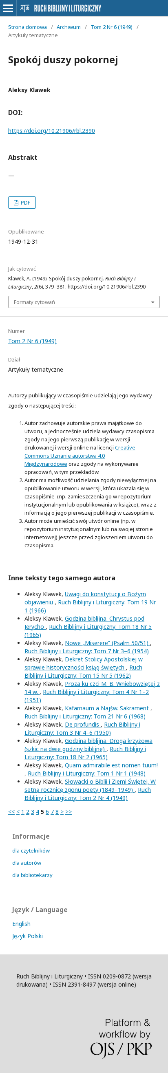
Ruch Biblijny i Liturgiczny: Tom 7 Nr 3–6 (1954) (86, 651)
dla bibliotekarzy (32, 875)
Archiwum (69, 27)
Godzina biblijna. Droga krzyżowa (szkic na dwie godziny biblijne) (88, 745)
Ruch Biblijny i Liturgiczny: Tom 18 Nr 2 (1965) (85, 753)
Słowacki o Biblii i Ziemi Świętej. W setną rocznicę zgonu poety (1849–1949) (90, 785)
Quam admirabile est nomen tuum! (111, 765)
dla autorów (26, 862)
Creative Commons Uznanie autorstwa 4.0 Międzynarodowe (79, 455)
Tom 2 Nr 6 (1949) (112, 27)
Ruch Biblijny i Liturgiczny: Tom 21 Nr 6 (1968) (85, 716)
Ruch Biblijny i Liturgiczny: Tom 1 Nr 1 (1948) (87, 773)
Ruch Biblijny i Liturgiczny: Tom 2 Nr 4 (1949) (87, 794)
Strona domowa (27, 27)
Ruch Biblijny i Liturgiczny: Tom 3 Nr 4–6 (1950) (82, 728)
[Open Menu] (8, 8)
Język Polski (27, 936)
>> (68, 811)
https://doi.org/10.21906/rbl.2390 (51, 130)
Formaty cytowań (34, 302)
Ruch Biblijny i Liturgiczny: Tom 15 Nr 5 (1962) (83, 671)
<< (11, 811)
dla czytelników (31, 850)
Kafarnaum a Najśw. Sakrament (107, 708)
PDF (25, 202)
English (21, 924)
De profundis (83, 724)
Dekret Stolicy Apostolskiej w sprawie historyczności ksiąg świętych (83, 663)
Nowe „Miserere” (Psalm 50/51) (107, 643)
